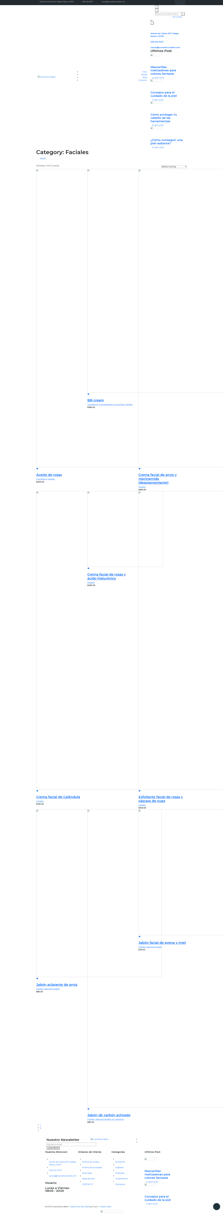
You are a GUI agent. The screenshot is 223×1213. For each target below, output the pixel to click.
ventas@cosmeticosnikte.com (165, 47)
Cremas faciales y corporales (112, 404)
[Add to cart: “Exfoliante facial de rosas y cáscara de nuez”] (140, 793)
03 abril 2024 (158, 147)
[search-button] (183, 14)
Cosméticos (41, 479)
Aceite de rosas (49, 475)
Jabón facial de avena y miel (162, 943)
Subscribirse (53, 1148)
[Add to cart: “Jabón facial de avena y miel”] (140, 939)
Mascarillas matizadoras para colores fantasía (163, 70)
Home (43, 158)
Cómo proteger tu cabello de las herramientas (164, 118)
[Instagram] (181, 2)
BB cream (95, 400)
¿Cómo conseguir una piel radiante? (167, 141)
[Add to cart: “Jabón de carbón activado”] (89, 1112)
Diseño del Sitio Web (79, 1207)
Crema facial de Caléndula (58, 797)
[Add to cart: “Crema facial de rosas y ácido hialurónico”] (89, 571)
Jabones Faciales (52, 989)
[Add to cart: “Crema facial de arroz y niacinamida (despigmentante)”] (140, 471)
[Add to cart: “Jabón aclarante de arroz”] (38, 981)
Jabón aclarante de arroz (56, 985)
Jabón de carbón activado (108, 1115)
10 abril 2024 (158, 125)
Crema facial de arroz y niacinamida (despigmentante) (157, 479)
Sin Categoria (118, 1119)
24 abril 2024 (158, 78)
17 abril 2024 (158, 100)
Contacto (142, 80)
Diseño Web (105, 1207)
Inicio (144, 72)
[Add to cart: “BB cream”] (89, 397)
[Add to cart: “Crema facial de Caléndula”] (38, 793)
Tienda (144, 75)
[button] (37, 469)
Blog (145, 77)
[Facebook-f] (178, 2)
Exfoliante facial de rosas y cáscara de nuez (160, 799)
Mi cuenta (177, 17)
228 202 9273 (157, 42)
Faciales (51, 479)
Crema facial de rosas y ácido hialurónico (106, 576)
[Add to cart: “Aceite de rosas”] (38, 471)
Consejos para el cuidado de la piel (164, 94)
